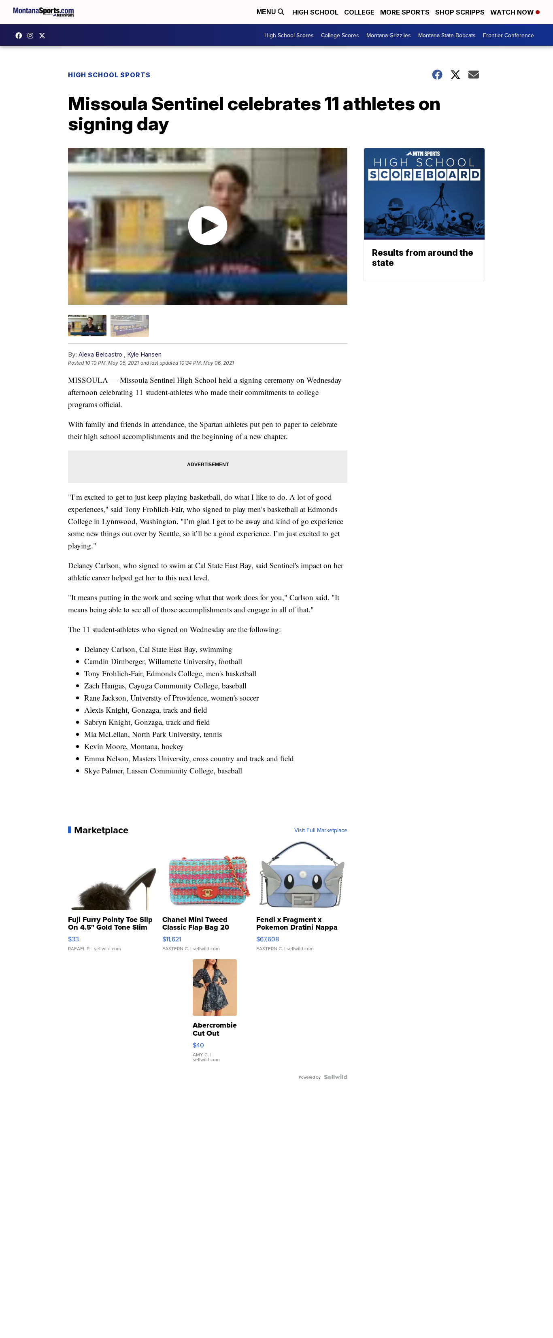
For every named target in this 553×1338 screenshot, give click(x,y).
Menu (267, 11)
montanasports (20, 35)
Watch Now (513, 12)
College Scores (340, 35)
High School (315, 12)
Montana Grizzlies (388, 35)
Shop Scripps (460, 12)
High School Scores (289, 35)
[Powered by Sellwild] (335, 1077)
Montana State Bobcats (447, 35)
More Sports (405, 12)
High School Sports (109, 75)
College (359, 12)
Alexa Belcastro (100, 354)
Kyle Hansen (144, 354)
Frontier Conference (508, 35)
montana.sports (32, 35)
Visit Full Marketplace (320, 830)
